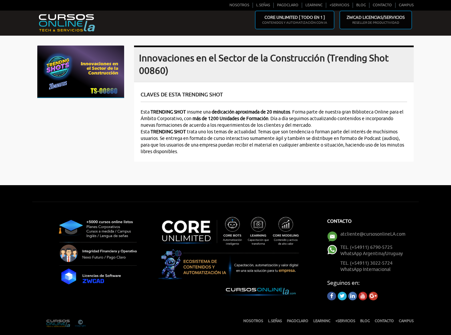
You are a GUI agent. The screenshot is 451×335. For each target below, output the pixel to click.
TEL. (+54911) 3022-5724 (366, 263)
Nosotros (239, 5)
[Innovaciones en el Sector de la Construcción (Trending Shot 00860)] (80, 71)
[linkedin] (352, 296)
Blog (361, 5)
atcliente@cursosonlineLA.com (372, 234)
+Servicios (339, 5)
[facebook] (331, 296)
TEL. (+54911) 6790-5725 (366, 247)
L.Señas (263, 5)
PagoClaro (287, 5)
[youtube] (363, 296)
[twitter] (342, 296)
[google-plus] (373, 296)
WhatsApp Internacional (365, 269)
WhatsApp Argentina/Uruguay (371, 253)
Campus (406, 5)
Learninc (314, 5)
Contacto (382, 5)
